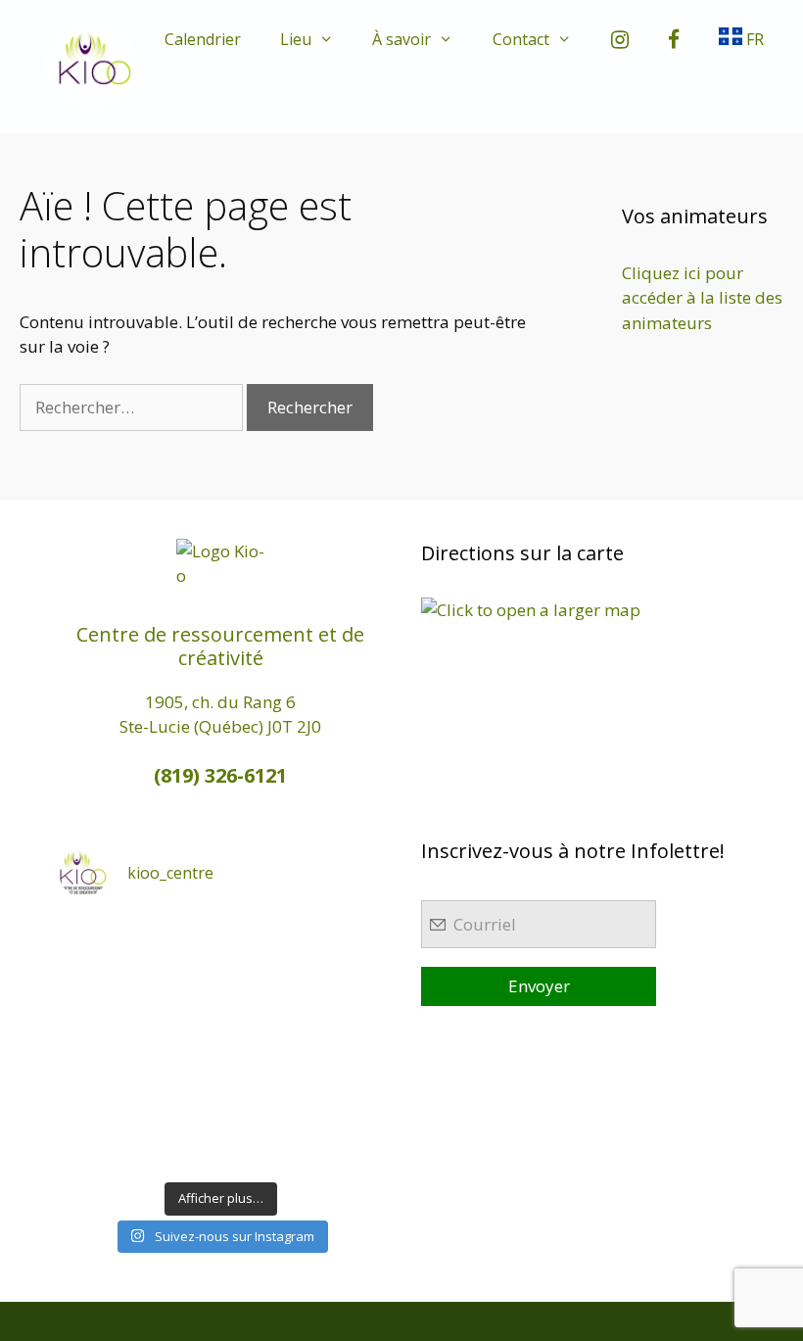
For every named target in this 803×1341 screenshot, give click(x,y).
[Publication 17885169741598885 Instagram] (178, 941)
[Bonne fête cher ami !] (178, 1094)
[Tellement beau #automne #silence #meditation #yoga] (345, 1043)
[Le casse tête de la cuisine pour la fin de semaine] (95, 1145)
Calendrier (203, 39)
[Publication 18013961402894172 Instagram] (262, 941)
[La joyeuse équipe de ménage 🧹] (178, 1145)
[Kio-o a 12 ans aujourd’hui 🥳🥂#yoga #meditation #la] (345, 1145)
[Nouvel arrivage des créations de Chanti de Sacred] (262, 1145)
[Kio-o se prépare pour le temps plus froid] (95, 1094)
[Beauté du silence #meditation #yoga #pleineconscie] (178, 992)
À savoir (401, 39)
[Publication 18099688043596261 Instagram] (95, 941)
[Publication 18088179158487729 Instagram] (345, 992)
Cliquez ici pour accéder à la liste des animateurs (702, 298)
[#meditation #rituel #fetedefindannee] (178, 1043)
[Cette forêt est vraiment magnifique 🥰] (95, 992)
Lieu (295, 39)
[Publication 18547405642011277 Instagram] (262, 992)
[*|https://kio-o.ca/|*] (345, 941)
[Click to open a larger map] (530, 610)
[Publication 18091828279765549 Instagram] (95, 1043)
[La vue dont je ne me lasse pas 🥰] (345, 1094)
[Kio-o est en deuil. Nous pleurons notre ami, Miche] (262, 1094)
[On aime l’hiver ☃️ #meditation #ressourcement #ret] (262, 1043)
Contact (521, 39)
